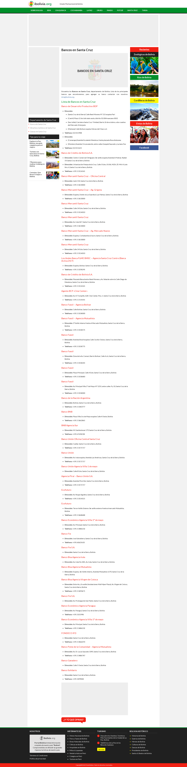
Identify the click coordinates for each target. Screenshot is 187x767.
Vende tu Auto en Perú (77, 753)
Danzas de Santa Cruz (38, 131)
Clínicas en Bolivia (76, 744)
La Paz (89, 10)
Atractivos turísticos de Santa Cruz (43, 128)
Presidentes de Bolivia (140, 750)
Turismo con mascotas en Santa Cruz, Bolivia (37, 154)
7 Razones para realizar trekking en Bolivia (37, 164)
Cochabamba (76, 10)
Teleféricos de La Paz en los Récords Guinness (110, 744)
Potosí (120, 10)
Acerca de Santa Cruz (38, 124)
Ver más (101, 749)
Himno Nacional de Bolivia (79, 736)
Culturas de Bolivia (139, 744)
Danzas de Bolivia (138, 747)
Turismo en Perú (75, 759)
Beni (49, 10)
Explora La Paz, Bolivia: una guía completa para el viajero (36, 144)
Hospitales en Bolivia (77, 747)
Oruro (99, 10)
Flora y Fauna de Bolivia (78, 739)
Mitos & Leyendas (76, 750)
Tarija (145, 10)
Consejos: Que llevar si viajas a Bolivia (36, 174)
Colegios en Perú (75, 756)
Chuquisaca (60, 10)
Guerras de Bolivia (138, 739)
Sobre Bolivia (37, 10)
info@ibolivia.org (67, 97)
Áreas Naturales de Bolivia (79, 742)
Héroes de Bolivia (138, 742)
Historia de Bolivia (139, 736)
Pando (110, 10)
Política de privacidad (38, 759)
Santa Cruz (132, 10)
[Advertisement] (93, 30)
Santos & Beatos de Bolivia (142, 753)
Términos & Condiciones (39, 755)
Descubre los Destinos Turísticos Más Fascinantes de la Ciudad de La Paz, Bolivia (113, 738)
